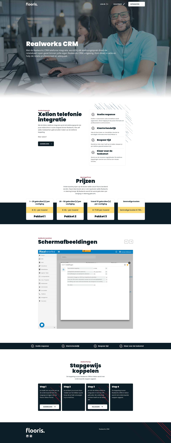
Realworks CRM (104, 429)
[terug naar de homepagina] (31, 4)
